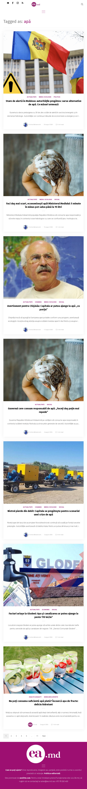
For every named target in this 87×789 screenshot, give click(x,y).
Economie (45, 609)
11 (37, 736)
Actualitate (31, 97)
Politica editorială (52, 773)
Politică (57, 97)
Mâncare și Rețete (51, 697)
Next (44, 736)
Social (57, 199)
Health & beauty (35, 697)
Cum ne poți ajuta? (13, 770)
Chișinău (38, 302)
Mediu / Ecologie (45, 97)
